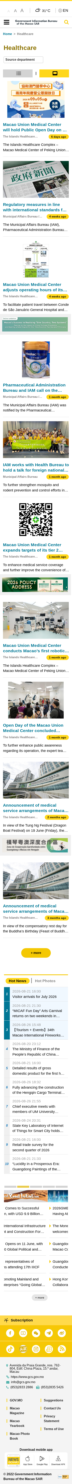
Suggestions (53, 1400)
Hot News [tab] (17, 981)
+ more (60, 1297)
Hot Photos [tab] (45, 981)
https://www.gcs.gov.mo (27, 1377)
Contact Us (52, 1408)
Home (7, 34)
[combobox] (23, 60)
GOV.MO (16, 1400)
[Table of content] (5, 22)
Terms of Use (54, 1429)
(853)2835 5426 (52, 1387)
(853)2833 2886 (21, 1387)
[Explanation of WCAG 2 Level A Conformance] (63, 1476)
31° (46, 10)
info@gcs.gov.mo (23, 1382)
